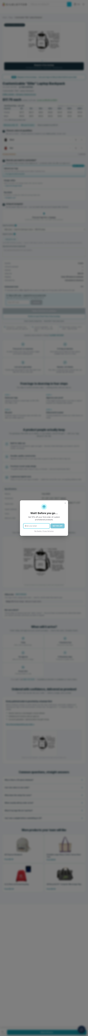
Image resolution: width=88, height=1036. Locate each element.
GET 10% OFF (57, 526)
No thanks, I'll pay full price (44, 531)
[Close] (65, 503)
